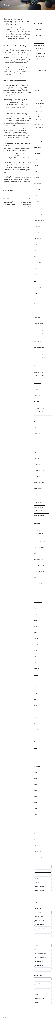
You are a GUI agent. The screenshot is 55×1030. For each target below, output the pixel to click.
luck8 (35, 614)
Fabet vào (36, 440)
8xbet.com (36, 177)
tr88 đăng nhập (37, 153)
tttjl (35, 250)
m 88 (35, 171)
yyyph (35, 244)
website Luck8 (37, 383)
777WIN (36, 644)
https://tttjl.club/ (38, 108)
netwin (36, 135)
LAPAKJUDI (37, 523)
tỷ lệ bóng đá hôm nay (39, 268)
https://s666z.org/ (38, 189)
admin (14, 16)
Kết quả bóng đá (39, 916)
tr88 (36, 874)
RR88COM (5, 1017)
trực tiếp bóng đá (38, 488)
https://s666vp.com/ (39, 220)
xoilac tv (43, 330)
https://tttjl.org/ (37, 106)
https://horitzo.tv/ (38, 510)
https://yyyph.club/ (38, 127)
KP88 (35, 595)
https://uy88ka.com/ (39, 43)
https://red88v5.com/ (39, 482)
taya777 (36, 687)
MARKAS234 (37, 766)
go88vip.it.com (37, 274)
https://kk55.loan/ (38, 17)
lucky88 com (37, 464)
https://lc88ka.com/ (38, 58)
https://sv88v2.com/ (39, 375)
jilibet (35, 711)
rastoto (36, 577)
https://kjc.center (38, 857)
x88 (35, 311)
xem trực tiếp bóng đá (39, 547)
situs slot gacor (37, 341)
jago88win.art (37, 395)
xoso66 (36, 626)
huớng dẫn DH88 (38, 602)
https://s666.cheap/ (38, 201)
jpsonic (35, 827)
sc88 (35, 754)
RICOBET (36, 668)
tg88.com (37, 878)
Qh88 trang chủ (37, 147)
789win (37, 882)
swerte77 (36, 717)
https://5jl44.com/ (38, 116)
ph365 (35, 723)
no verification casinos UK (41, 953)
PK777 (35, 662)
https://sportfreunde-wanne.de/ (41, 513)
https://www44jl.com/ (39, 100)
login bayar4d (37, 845)
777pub (36, 705)
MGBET (36, 608)
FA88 (35, 84)
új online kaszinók (39, 924)
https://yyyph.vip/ (38, 122)
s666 (35, 195)
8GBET (36, 650)
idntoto (35, 820)
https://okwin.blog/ (39, 886)
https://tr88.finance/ (39, 408)
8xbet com (36, 232)
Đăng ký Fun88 (37, 389)
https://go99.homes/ (39, 571)
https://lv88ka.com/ (38, 50)
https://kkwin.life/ (39, 890)
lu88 (35, 452)
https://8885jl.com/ (38, 114)
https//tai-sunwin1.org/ (39, 470)
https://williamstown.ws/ (39, 502)
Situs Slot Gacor (38, 29)
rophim (35, 159)
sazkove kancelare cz (40, 957)
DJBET (35, 656)
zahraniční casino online (41, 935)
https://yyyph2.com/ (38, 124)
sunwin (35, 589)
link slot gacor (37, 165)
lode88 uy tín (37, 433)
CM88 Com (37, 68)
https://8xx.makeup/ (39, 565)
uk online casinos (39, 961)
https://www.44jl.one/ (39, 103)
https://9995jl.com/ (38, 119)
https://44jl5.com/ (38, 98)
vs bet (35, 494)
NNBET (36, 638)
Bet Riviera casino (38, 23)
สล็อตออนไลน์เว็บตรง (40, 998)
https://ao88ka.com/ (39, 56)
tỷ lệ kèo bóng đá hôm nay (40, 287)
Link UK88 (37, 401)
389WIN (36, 675)
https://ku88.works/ (38, 533)
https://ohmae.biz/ (38, 507)
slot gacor (36, 90)
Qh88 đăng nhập (38, 141)
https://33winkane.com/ (39, 53)
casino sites (38, 871)
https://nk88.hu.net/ (38, 411)
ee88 (35, 632)
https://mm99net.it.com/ (40, 70)
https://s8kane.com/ (39, 48)
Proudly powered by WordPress (10, 1026)
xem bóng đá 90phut (39, 559)
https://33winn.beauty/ (39, 35)
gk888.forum (7, 50)
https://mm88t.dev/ (38, 262)
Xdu (6, 5)
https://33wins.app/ (38, 323)
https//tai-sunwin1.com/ (39, 476)
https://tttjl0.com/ (38, 111)
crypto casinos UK (39, 920)
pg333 (35, 681)
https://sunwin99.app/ (39, 515)
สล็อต (36, 994)
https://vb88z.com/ (38, 446)
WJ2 (35, 699)
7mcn (36, 931)
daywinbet (37, 990)
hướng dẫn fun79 (38, 583)
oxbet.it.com (37, 458)
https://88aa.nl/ (37, 317)
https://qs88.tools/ (38, 414)
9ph (35, 741)
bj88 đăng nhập (37, 183)
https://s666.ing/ (38, 208)
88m (35, 620)
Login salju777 (37, 851)
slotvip (35, 735)
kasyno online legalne (40, 987)
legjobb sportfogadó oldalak (42, 928)
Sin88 (35, 421)
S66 (35, 281)
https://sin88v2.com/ (39, 372)
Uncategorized (9, 190)
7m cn (36, 949)
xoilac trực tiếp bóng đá (39, 541)
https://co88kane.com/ (39, 45)
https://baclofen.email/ (39, 505)
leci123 (36, 293)
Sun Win (36, 365)
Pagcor (36, 693)
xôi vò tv (36, 553)
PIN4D (36, 1002)
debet (35, 427)
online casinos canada (39, 347)
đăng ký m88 (37, 226)
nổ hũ (35, 78)
